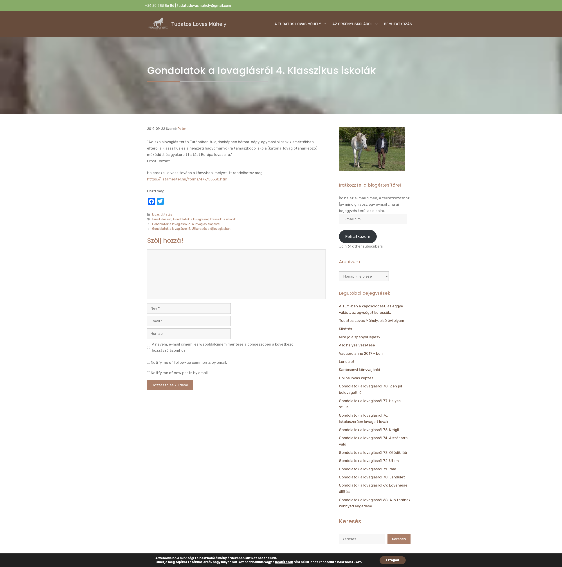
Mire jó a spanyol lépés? (359, 337)
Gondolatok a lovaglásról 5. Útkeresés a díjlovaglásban (191, 229)
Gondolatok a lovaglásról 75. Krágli (369, 430)
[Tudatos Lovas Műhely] (158, 24)
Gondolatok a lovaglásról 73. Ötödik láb (373, 452)
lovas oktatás (162, 214)
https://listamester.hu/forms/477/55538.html (187, 179)
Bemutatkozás (398, 24)
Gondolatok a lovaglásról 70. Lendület (372, 477)
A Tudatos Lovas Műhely (297, 24)
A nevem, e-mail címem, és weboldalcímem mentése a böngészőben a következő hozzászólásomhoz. (223, 347)
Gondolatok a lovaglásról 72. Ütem (369, 460)
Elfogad (392, 560)
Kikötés (345, 329)
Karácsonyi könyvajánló (359, 369)
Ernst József (161, 219)
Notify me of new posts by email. (180, 373)
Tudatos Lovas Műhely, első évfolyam (371, 320)
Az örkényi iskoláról (352, 24)
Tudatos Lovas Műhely (198, 24)
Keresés (399, 539)
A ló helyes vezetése (357, 345)
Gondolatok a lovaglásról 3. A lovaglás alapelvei (186, 224)
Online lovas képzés (356, 378)
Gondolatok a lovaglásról (191, 219)
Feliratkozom (357, 236)
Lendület (347, 361)
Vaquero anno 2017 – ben (361, 353)
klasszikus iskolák (223, 219)
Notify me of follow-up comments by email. (189, 362)
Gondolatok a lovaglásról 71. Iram (367, 469)
